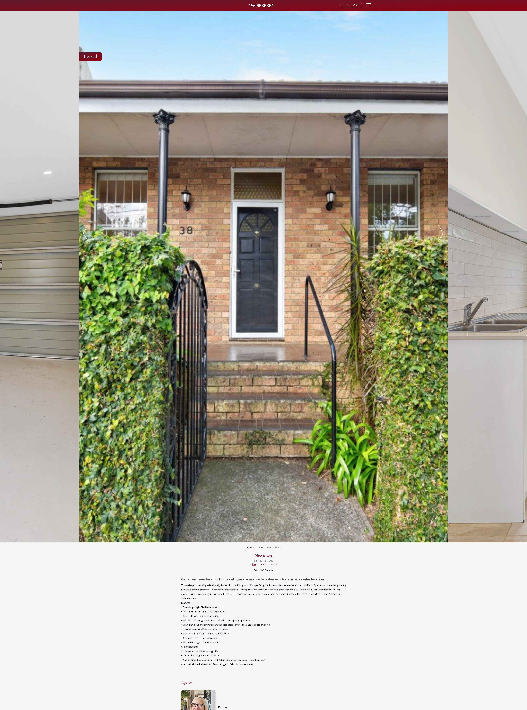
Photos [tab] (251, 547)
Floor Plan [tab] (265, 547)
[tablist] (263, 548)
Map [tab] (277, 547)
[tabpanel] (263, 276)
